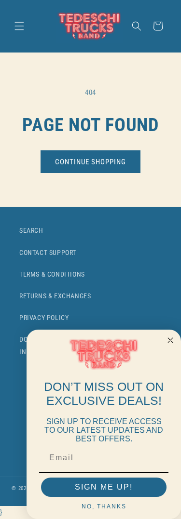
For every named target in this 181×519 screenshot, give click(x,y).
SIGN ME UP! (104, 487)
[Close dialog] (170, 340)
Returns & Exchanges (55, 296)
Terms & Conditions (52, 274)
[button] (19, 26)
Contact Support (47, 252)
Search (31, 230)
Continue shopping (90, 162)
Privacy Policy (44, 317)
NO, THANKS (104, 506)
